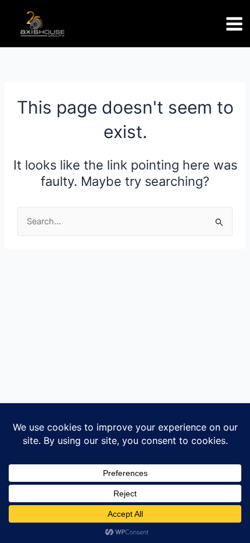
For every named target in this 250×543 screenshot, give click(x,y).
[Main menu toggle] (234, 24)
